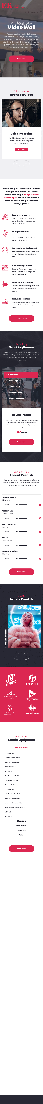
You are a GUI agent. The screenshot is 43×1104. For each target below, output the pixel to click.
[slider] (23, 505)
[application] (21, 504)
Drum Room (12, 375)
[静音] (17, 505)
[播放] (40, 505)
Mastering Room (14, 393)
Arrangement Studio (15, 399)
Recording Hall (13, 381)
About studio (21, 318)
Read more (22, 59)
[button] (17, 164)
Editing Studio (13, 387)
